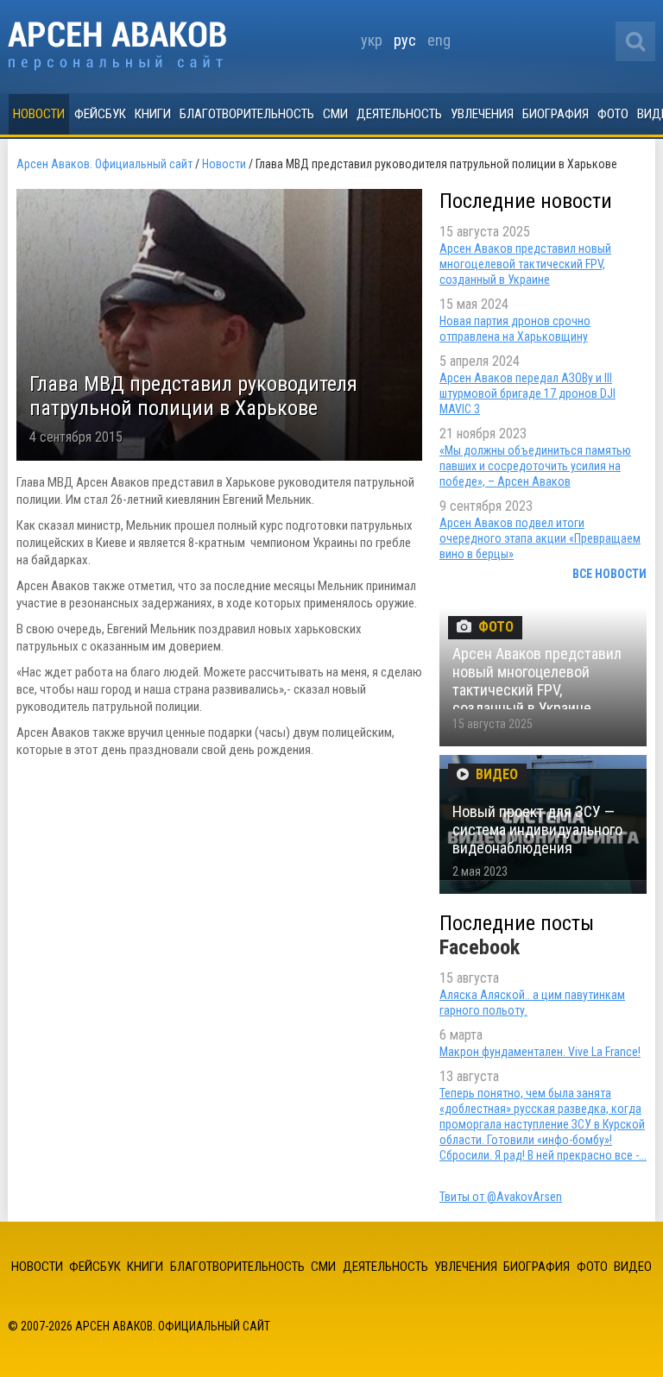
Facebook (479, 947)
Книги (153, 114)
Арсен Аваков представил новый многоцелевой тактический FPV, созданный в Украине (525, 264)
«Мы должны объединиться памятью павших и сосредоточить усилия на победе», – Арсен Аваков (535, 465)
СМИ (335, 114)
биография (555, 114)
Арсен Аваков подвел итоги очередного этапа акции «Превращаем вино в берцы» (540, 538)
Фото (612, 114)
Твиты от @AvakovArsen (500, 1197)
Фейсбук (100, 114)
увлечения (482, 114)
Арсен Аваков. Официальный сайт (117, 46)
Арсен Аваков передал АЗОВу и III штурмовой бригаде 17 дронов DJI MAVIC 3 (527, 393)
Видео (633, 1266)
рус (405, 40)
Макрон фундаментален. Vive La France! (540, 1052)
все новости (609, 574)
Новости (39, 114)
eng (439, 40)
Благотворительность (247, 114)
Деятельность (399, 114)
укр (371, 40)
